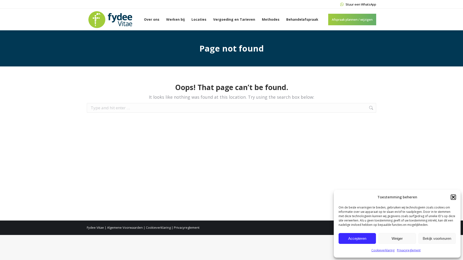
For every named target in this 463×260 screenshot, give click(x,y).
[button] (453, 197)
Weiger (397, 238)
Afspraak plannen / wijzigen (352, 19)
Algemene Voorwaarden (125, 227)
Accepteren (357, 238)
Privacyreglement (409, 250)
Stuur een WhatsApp (361, 4)
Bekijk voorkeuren (437, 238)
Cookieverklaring (383, 250)
